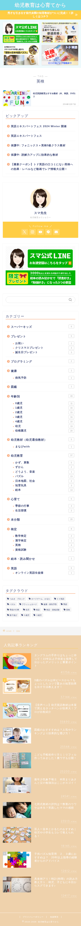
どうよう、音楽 (43, 471)
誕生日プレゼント (43, 352)
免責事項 (54, 917)
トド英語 (60, 599)
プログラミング (41, 361)
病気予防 (43, 377)
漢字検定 (43, 540)
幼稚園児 (44, 430)
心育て (41, 499)
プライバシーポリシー (33, 917)
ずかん (43, 467)
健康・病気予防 (50, 604)
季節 (65, 604)
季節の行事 (43, 505)
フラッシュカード (29, 604)
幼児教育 (42, 455)
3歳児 (44, 417)
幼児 (44, 426)
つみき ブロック (17, 599)
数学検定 (43, 535)
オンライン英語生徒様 (43, 572)
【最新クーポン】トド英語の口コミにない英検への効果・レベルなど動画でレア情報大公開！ (42, 167)
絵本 (44, 490)
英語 (41, 568)
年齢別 (42, 396)
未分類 (42, 519)
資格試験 (43, 549)
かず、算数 (43, 462)
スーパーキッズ (41, 326)
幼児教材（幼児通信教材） (41, 439)
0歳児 (44, 403)
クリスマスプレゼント (43, 347)
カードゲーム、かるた (40, 599)
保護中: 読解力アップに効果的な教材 (34, 154)
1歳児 (44, 407)
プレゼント (41, 336)
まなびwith (43, 446)
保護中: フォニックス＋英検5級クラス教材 (38, 145)
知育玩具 (43, 485)
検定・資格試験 (53, 610)
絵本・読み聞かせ (41, 558)
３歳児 (39, 615)
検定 (41, 529)
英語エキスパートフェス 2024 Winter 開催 (39, 126)
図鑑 (41, 386)
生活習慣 (43, 510)
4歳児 (44, 421)
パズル (44, 476)
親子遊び (13, 615)
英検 (43, 545)
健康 (41, 370)
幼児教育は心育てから (40, 5)
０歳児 (26, 615)
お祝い (43, 343)
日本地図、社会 (43, 481)
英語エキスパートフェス (26, 135)
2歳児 (44, 412)
